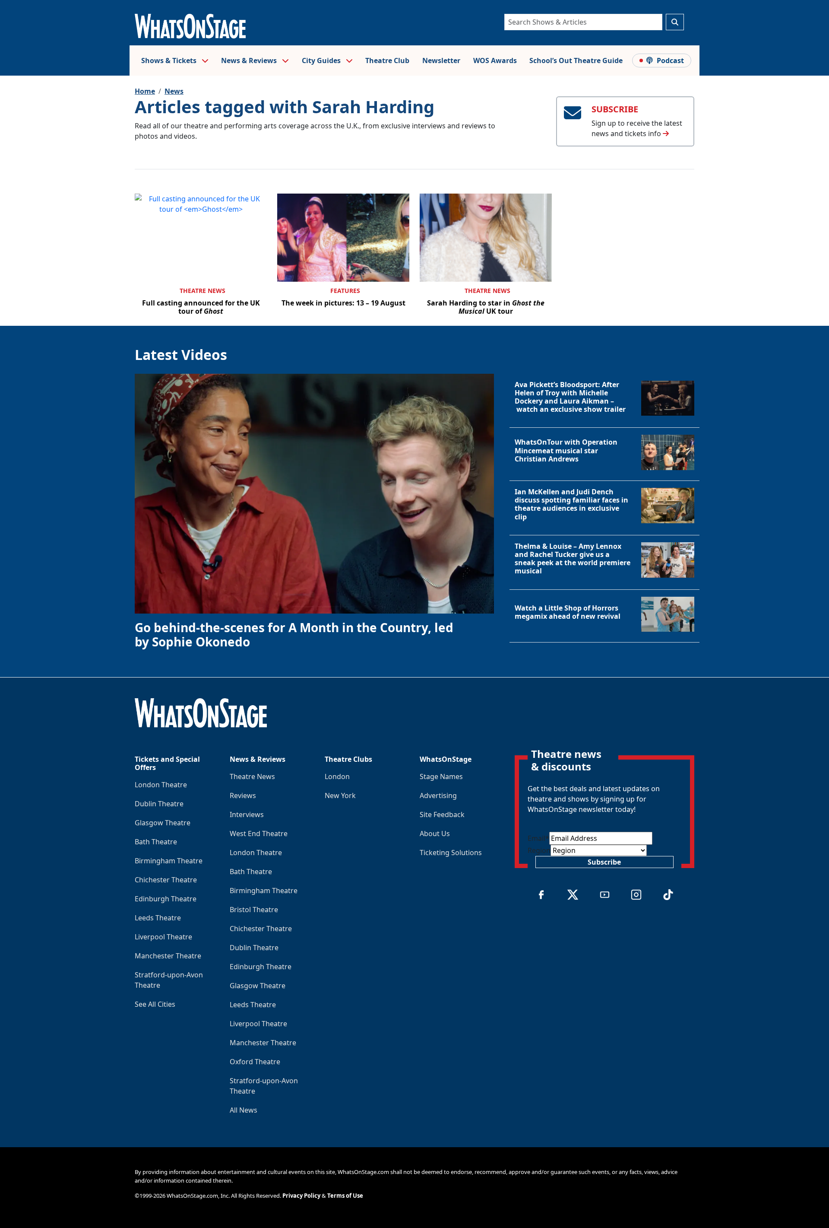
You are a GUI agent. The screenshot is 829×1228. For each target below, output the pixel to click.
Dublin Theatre (159, 803)
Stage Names (441, 776)
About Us (435, 833)
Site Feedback (442, 814)
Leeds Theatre (158, 918)
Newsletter (441, 60)
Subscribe (604, 862)
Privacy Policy (301, 1195)
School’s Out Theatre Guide (576, 60)
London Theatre (161, 784)
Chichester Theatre (166, 879)
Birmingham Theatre (169, 860)
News (174, 91)
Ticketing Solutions (451, 852)
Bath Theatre (156, 841)
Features (345, 290)
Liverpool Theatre (163, 937)
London (337, 776)
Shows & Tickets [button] (169, 60)
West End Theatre (259, 833)
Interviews (247, 814)
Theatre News (202, 290)
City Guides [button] (322, 60)
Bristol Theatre (254, 909)
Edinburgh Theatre (165, 899)
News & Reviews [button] (249, 60)
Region (539, 850)
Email (538, 838)
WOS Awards (495, 60)
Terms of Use (345, 1195)
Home (145, 91)
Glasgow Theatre (162, 822)
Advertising (438, 795)
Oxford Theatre (255, 1061)
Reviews (243, 795)
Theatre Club (387, 60)
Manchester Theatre (168, 956)
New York (340, 795)
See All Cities (155, 1004)
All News (243, 1110)
